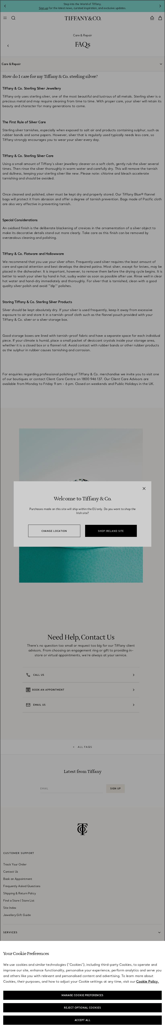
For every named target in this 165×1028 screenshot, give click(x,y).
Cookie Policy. (147, 981)
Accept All (83, 1020)
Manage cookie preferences (82, 995)
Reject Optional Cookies (82, 1007)
